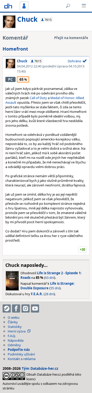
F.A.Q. (12, 336)
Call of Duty (38, 98)
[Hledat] (68, 6)
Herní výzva (17, 331)
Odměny (14, 345)
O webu (13, 317)
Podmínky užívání (21, 354)
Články (13, 322)
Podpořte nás (19, 349)
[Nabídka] (83, 6)
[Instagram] (25, 308)
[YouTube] (35, 308)
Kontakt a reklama (22, 358)
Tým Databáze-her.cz (40, 368)
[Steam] (7, 308)
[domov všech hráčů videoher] (8, 6)
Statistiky (15, 326)
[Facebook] (16, 308)
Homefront (15, 49)
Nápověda (16, 340)
